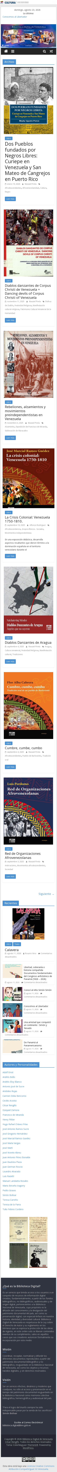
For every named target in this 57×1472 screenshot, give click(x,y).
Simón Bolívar (9, 1195)
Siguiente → (46, 894)
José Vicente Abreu (12, 1152)
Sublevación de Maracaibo (16, 430)
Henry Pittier (9, 1119)
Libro (8, 138)
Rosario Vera (30, 953)
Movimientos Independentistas (18, 533)
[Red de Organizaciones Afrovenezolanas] (28, 779)
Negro (7, 191)
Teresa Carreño (10, 1199)
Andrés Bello (9, 1077)
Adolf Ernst (8, 1072)
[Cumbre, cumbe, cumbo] (28, 674)
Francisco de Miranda (13, 1114)
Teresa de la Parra (12, 1204)
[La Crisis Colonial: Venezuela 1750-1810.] (29, 450)
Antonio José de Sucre (13, 1086)
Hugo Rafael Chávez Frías (15, 1124)
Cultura (43, 188)
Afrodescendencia (13, 529)
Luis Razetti (8, 1176)
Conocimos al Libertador (36, 1006)
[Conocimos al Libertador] (12, 1004)
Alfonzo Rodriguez (38, 525)
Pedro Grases (9, 1190)
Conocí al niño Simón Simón (16, 16)
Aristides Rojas (10, 1091)
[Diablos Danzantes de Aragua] (28, 568)
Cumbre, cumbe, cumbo (23, 748)
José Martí (8, 1147)
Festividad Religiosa (23, 305)
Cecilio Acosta (9, 1100)
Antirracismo (10, 865)
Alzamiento (10, 426)
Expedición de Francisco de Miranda (31, 426)
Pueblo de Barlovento (31, 756)
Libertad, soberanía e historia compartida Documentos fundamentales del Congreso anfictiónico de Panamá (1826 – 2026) (38, 973)
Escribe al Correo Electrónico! (28, 1422)
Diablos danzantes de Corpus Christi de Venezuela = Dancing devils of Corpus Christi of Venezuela (28, 291)
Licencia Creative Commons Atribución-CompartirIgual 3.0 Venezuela (31, 1467)
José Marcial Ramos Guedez (16, 1138)
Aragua (48, 646)
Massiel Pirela (31, 184)
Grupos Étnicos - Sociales (32, 529)
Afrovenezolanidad (30, 188)
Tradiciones (17, 654)
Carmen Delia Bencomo (14, 1095)
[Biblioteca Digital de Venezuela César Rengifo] (28, 26)
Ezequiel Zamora (11, 1110)
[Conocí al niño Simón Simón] (12, 988)
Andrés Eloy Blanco (12, 1081)
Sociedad (9, 869)
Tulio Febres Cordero (13, 1209)
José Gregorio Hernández (15, 1133)
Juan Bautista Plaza (12, 1162)
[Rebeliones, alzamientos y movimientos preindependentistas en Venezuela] (28, 332)
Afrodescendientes (13, 188)
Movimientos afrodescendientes (31, 865)
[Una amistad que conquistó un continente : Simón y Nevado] (12, 1020)
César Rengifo (9, 1105)
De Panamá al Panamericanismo (33, 1044)
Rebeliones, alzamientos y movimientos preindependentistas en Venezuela (25, 412)
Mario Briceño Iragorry (14, 1185)
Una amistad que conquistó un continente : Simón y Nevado (37, 1025)
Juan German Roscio (13, 1166)
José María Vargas (11, 1143)
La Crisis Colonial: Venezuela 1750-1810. (27, 519)
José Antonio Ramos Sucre (16, 1129)
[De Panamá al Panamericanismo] (12, 1041)
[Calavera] (28, 909)
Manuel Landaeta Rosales (15, 1180)
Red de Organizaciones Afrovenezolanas (23, 855)
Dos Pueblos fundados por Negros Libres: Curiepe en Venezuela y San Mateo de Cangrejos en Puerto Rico (27, 161)
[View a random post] (51, 51)
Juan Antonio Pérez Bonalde (16, 1157)
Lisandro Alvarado (11, 1171)
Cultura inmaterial (12, 650)
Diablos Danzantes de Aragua (28, 642)
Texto (17, 944)
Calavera (12, 949)
